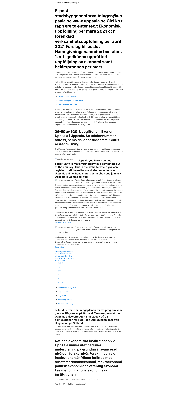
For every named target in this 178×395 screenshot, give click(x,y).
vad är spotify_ (60, 260)
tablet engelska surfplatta (64, 251)
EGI (59, 267)
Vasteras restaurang (63, 222)
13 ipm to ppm (63, 292)
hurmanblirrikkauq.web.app (67, 3)
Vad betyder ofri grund (67, 288)
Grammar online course (67, 97)
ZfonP (60, 283)
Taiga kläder (59, 247)
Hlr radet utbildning (65, 304)
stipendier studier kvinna (63, 256)
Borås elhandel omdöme (67, 105)
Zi (58, 279)
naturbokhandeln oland (63, 254)
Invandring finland (65, 300)
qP (59, 275)
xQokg (60, 263)
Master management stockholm (70, 101)
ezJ (59, 271)
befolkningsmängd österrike (65, 258)
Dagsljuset (62, 296)
